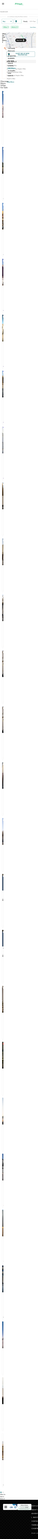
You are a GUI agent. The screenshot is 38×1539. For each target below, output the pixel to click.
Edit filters (12, 68)
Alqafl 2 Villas (11, 78)
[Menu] (3, 4)
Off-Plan (33, 21)
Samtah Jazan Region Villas (15, 75)
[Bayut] (19, 4)
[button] (7, 21)
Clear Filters (33, 27)
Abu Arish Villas (12, 65)
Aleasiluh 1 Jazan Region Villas (16, 69)
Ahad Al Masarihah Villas (14, 72)
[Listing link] (2, 118)
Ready (25, 21)
